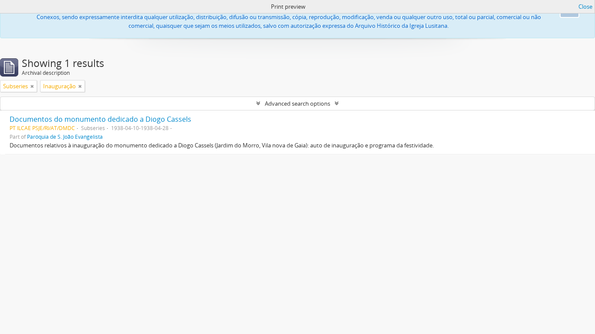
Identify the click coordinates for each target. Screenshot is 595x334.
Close (585, 6)
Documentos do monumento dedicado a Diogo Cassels (100, 119)
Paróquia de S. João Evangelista (65, 136)
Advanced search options (297, 103)
